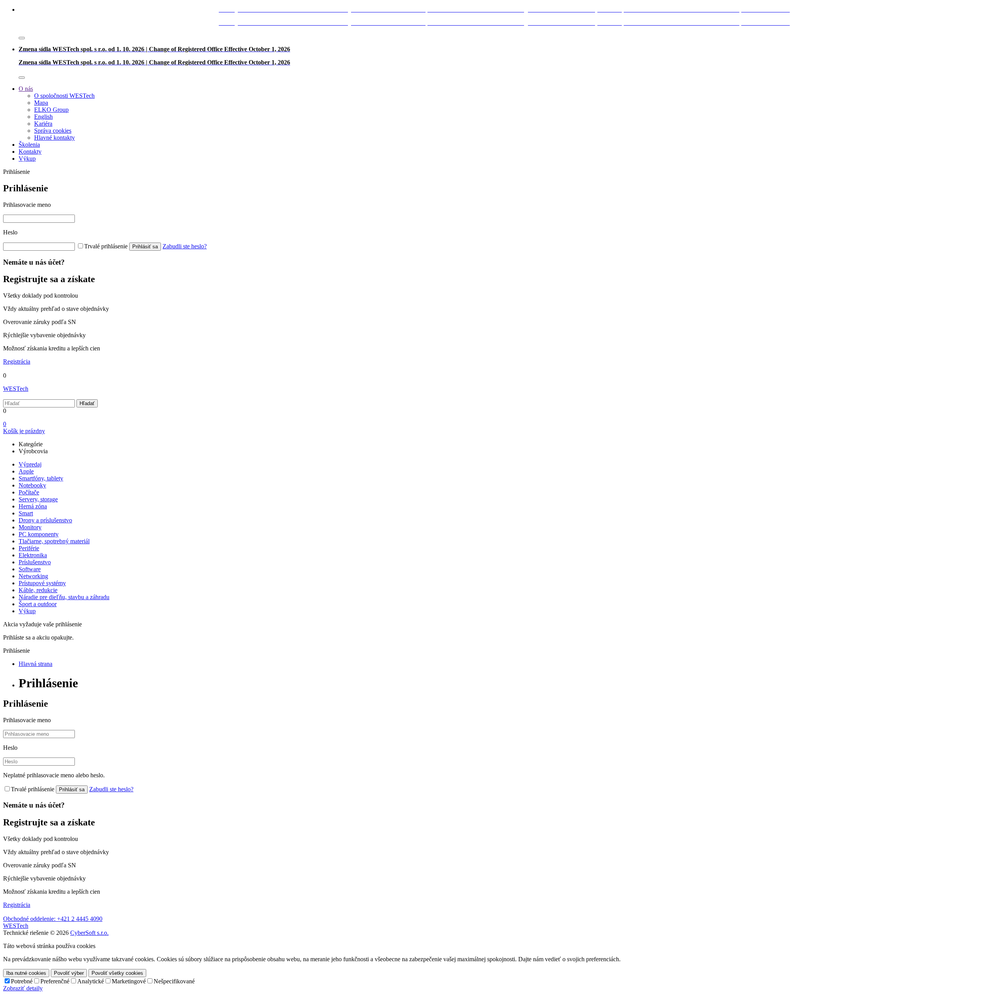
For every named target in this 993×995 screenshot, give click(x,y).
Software (30, 569)
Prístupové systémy (42, 583)
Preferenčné (54, 981)
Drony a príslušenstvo (45, 520)
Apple (26, 471)
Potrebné (22, 981)
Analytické (90, 981)
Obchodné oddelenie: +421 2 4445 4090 (52, 918)
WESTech (15, 388)
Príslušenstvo (35, 562)
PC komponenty (39, 534)
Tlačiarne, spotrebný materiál (54, 541)
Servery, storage (38, 499)
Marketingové (129, 981)
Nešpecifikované (174, 981)
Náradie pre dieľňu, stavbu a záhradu (64, 597)
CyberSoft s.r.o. (89, 932)
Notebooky (32, 485)
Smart (26, 513)
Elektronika (33, 555)
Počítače (29, 492)
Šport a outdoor (38, 604)
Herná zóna (33, 506)
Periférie (29, 548)
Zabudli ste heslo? (185, 246)
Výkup (27, 611)
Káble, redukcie (38, 590)
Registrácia (16, 361)
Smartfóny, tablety (41, 478)
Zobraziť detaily (23, 988)
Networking (33, 576)
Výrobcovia (33, 451)
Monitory (30, 527)
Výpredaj (30, 464)
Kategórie (31, 444)
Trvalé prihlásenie (106, 246)
